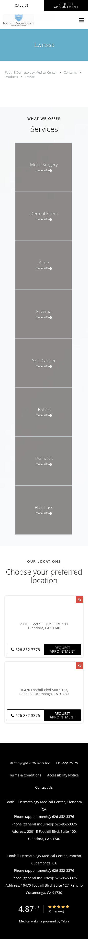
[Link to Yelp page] (79, 599)
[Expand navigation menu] (81, 20)
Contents (70, 72)
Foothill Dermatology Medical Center (31, 72)
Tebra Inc (43, 763)
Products (12, 77)
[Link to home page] (38, 20)
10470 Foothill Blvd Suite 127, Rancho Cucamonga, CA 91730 (44, 692)
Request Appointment (62, 649)
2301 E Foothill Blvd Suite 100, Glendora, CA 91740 (44, 626)
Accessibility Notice (63, 775)
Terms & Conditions (25, 775)
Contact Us (44, 787)
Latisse (30, 77)
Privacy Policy (67, 763)
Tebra (65, 921)
